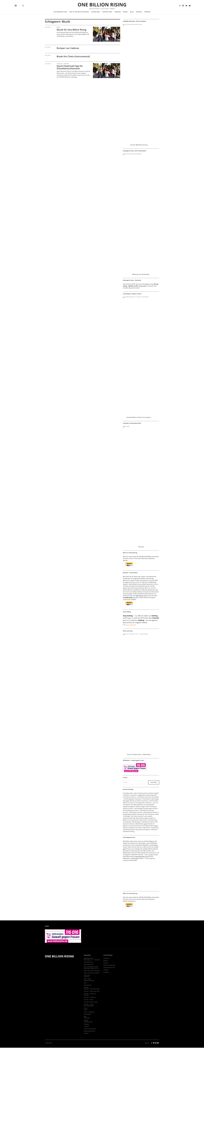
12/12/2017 (48, 63)
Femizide (118, 12)
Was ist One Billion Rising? (79, 12)
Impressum (106, 958)
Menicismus (143, 820)
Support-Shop (107, 12)
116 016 (150, 855)
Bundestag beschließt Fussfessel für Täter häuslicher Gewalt (141, 814)
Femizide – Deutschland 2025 (91, 991)
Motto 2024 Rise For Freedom (91, 973)
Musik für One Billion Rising (71, 29)
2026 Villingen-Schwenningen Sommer (146, 808)
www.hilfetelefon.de (141, 856)
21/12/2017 (48, 27)
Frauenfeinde (127, 822)
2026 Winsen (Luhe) (148, 822)
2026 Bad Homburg (129, 831)
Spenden (147, 12)
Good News (87, 1018)
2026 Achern (146, 828)
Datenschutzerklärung (90, 1029)
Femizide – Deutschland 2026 (91, 989)
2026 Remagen (136, 822)
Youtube (189, 5)
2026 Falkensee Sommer (150, 812)
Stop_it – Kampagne (89, 1012)
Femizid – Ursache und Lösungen (90, 994)
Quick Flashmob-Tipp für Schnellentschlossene (70, 67)
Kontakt (139, 12)
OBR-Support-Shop (141, 596)
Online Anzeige (140, 806)
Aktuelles (59, 63)
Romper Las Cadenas (68, 48)
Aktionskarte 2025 (88, 962)
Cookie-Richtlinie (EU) (89, 1031)
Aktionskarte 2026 (60, 12)
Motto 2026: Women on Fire (91, 968)
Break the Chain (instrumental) (73, 56)
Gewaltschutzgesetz (129, 806)
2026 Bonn (154, 829)
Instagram (183, 5)
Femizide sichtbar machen (91, 1002)
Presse (125, 12)
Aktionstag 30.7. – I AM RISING (92, 960)
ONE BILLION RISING (102, 4)
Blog (132, 12)
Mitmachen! (95, 12)
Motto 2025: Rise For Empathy (92, 970)
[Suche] (23, 5)
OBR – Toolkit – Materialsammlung (89, 979)
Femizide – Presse (88, 999)
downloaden (142, 286)
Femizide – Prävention (90, 997)
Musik (58, 27)
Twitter (186, 5)
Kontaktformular (88, 1022)
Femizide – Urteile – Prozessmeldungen (89, 1005)
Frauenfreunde (152, 820)
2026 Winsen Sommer (135, 812)
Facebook (180, 5)
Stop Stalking (130, 625)
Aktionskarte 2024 (88, 964)
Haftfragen (127, 816)
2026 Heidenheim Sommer (131, 810)
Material (66, 63)
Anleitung (86, 976)
